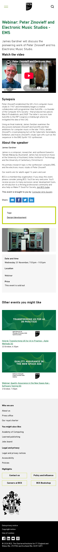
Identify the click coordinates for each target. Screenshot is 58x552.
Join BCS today (43, 187)
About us (6, 411)
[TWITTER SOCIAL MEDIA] (25, 199)
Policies (5, 463)
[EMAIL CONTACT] (12, 199)
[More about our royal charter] (11, 503)
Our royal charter (10, 421)
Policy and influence (43, 475)
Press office (7, 416)
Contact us (14, 475)
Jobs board (7, 442)
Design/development (16, 218)
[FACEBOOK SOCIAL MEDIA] (19, 199)
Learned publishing (11, 437)
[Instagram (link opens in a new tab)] (18, 538)
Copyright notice (9, 529)
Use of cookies (8, 533)
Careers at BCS (14, 483)
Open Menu (6, 7)
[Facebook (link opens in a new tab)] (3, 538)
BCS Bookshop (43, 483)
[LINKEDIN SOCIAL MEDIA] (31, 199)
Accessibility (8, 458)
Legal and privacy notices (14, 453)
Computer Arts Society (42, 192)
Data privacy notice (10, 526)
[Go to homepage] (29, 7)
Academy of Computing (13, 432)
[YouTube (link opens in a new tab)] (13, 538)
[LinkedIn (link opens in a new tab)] (8, 538)
